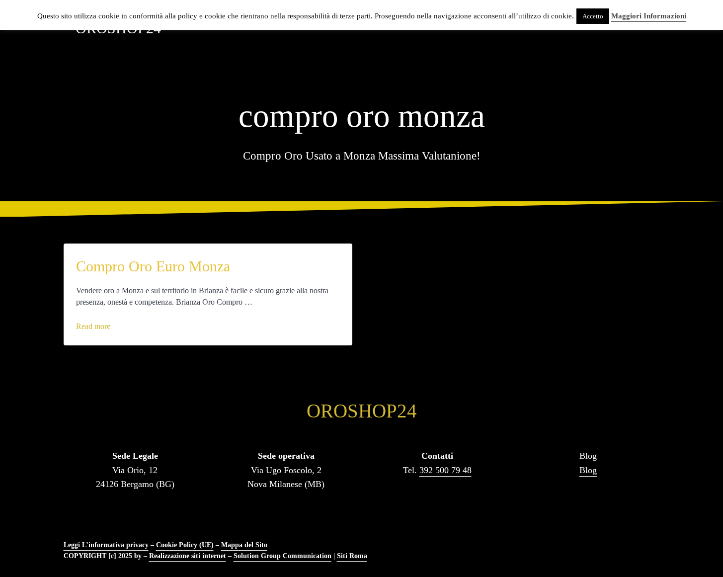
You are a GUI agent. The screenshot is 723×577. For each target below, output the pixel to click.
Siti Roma (352, 556)
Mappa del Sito (244, 545)
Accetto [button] (592, 16)
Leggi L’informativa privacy (106, 545)
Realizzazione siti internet (187, 556)
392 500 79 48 (445, 470)
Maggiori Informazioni (648, 16)
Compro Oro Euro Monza (153, 266)
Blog (588, 470)
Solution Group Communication (282, 556)
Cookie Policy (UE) (185, 545)
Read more (98, 326)
